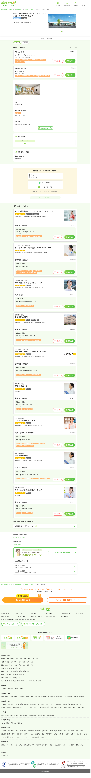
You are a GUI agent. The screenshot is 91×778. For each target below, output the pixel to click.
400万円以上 (14, 715)
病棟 (2, 696)
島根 (18, 674)
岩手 (21, 658)
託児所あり (58, 745)
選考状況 (33, 613)
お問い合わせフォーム (11, 624)
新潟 (12, 662)
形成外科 (26, 734)
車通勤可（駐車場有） (42, 745)
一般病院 (4, 704)
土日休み (21, 745)
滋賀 (18, 671)
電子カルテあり (17, 544)
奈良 (22, 671)
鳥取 (14, 674)
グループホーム (43, 707)
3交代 (7, 723)
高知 (18, 677)
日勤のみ (25, 42)
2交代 (3, 723)
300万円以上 (5, 715)
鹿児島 (35, 681)
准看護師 (10, 688)
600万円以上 (32, 715)
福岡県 (26, 9)
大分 (26, 681)
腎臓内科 (52, 731)
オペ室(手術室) (13, 696)
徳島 (6, 677)
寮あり (52, 745)
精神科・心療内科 (70, 734)
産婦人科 (37, 734)
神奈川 (11, 665)
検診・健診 (53, 696)
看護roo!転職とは (6, 613)
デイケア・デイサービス (30, 707)
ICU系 (28, 696)
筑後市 (32, 9)
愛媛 (14, 677)
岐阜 (10, 668)
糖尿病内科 (59, 731)
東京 (6, 665)
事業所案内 (4, 755)
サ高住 (51, 707)
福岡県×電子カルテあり (19, 537)
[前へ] (51, 31)
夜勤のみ (20, 723)
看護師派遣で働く (51, 616)
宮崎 (30, 681)
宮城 (25, 658)
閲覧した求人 (5, 616)
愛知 (6, 668)
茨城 (24, 665)
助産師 (22, 688)
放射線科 (79, 734)
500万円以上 (23, 715)
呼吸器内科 (23, 731)
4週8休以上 (14, 745)
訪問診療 (70, 696)
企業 (83, 707)
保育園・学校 (62, 696)
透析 (32, 696)
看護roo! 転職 (18, 9)
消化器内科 (31, 731)
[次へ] (72, 31)
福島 (37, 658)
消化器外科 (4, 734)
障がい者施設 (58, 707)
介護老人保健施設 (6, 707)
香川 (10, 677)
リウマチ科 (4, 737)
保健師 (16, 688)
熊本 (22, 681)
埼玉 (16, 665)
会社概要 (4, 752)
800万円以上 (50, 715)
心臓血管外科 (79, 731)
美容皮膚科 (11, 731)
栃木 (28, 665)
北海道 (12, 658)
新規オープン (5, 745)
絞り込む (18, 42)
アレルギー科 (27, 737)
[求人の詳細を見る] (45, 225)
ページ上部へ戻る (44, 198)
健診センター (67, 707)
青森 (17, 658)
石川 (19, 662)
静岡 (14, 668)
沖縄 (39, 681)
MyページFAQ (65, 616)
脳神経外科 (12, 734)
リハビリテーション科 (15, 737)
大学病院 (10, 704)
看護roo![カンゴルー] (6, 9)
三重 (18, 668)
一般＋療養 (17, 704)
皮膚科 (55, 734)
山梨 (27, 662)
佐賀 (14, 681)
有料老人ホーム (17, 707)
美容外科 (4, 731)
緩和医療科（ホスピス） (40, 737)
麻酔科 (85, 734)
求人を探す (49, 613)
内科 (17, 731)
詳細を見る (70, 61)
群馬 (31, 665)
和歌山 (27, 671)
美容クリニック (50, 704)
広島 (6, 674)
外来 (6, 696)
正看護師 (4, 688)
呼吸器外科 (71, 731)
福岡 (10, 681)
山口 (22, 674)
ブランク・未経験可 (68, 745)
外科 (65, 731)
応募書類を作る (65, 613)
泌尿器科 (61, 734)
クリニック (41, 704)
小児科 (32, 734)
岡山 (10, 674)
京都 (10, 671)
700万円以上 (41, 715)
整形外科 (19, 734)
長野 (31, 662)
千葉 (20, 665)
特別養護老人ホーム (75, 704)
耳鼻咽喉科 (49, 734)
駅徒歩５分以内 (29, 745)
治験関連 (81, 696)
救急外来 (22, 696)
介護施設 (65, 704)
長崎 (18, 681)
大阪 (6, 671)
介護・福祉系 (45, 696)
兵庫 (14, 671)
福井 (23, 662)
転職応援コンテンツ (37, 616)
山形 (33, 658)
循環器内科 (38, 731)
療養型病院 (25, 704)
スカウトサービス (21, 616)
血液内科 (45, 731)
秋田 (29, 658)
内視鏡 (76, 696)
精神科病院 (33, 704)
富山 (15, 662)
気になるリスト (80, 613)
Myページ (19, 613)
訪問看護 (37, 696)
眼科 (43, 734)
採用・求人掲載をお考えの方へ (34, 624)
